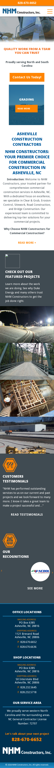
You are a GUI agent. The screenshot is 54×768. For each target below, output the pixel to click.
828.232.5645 (28, 687)
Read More (24, 108)
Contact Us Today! (27, 77)
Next (52, 573)
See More (35, 588)
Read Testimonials (27, 514)
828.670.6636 (28, 646)
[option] (26, 105)
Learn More (24, 330)
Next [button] (47, 104)
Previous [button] (6, 104)
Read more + (27, 242)
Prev (1, 570)
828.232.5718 (28, 692)
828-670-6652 (27, 3)
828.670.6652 (28, 642)
